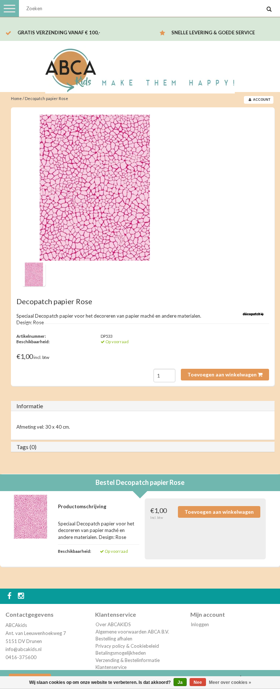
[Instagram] (22, 596)
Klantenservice (111, 667)
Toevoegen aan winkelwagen (222, 374)
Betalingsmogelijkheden (121, 653)
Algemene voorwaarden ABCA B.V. (132, 632)
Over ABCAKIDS (113, 624)
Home (16, 98)
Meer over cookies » (230, 682)
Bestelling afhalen (114, 639)
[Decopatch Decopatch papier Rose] (95, 188)
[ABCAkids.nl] (140, 67)
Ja (180, 682)
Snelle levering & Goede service (213, 32)
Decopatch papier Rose (46, 98)
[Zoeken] (269, 9)
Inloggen (200, 624)
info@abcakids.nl (23, 649)
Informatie (29, 405)
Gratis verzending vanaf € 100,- (59, 32)
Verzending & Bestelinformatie (128, 660)
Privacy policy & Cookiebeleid (127, 646)
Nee (198, 682)
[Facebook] (10, 596)
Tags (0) (26, 446)
